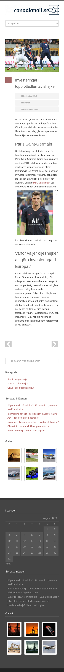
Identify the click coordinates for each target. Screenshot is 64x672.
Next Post (55, 344)
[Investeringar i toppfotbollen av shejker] (32, 55)
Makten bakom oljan (29, 109)
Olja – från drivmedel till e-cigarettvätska (28, 426)
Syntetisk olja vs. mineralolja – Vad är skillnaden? (33, 422)
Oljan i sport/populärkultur (20, 387)
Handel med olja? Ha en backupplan (25, 430)
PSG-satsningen (41, 182)
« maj (8, 563)
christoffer (25, 103)
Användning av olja (17, 379)
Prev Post (8, 344)
